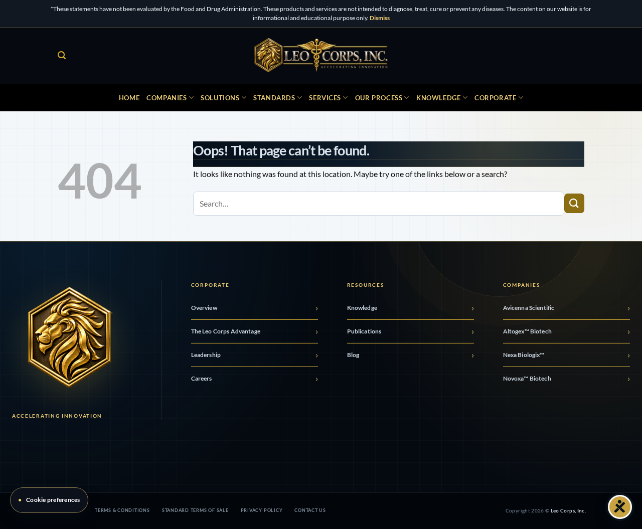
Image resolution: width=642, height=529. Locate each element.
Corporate (495, 98)
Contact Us (310, 510)
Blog (353, 355)
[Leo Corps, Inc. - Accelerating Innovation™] (321, 56)
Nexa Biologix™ (524, 355)
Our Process (378, 98)
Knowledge (438, 98)
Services (325, 98)
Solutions (220, 98)
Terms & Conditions (122, 510)
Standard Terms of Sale (195, 510)
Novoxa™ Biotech (527, 378)
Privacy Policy (262, 510)
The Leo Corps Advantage (225, 331)
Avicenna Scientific (529, 307)
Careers (201, 378)
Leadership (206, 355)
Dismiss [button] (380, 18)
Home (129, 98)
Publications (364, 331)
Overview (204, 307)
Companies (166, 98)
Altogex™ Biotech (528, 331)
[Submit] (574, 203)
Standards (274, 98)
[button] (62, 55)
